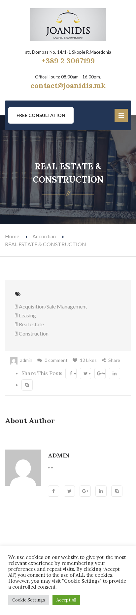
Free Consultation (41, 115)
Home (12, 236)
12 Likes (88, 360)
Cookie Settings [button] (28, 600)
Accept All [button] (66, 600)
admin (26, 360)
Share (114, 360)
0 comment (56, 360)
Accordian (44, 236)
